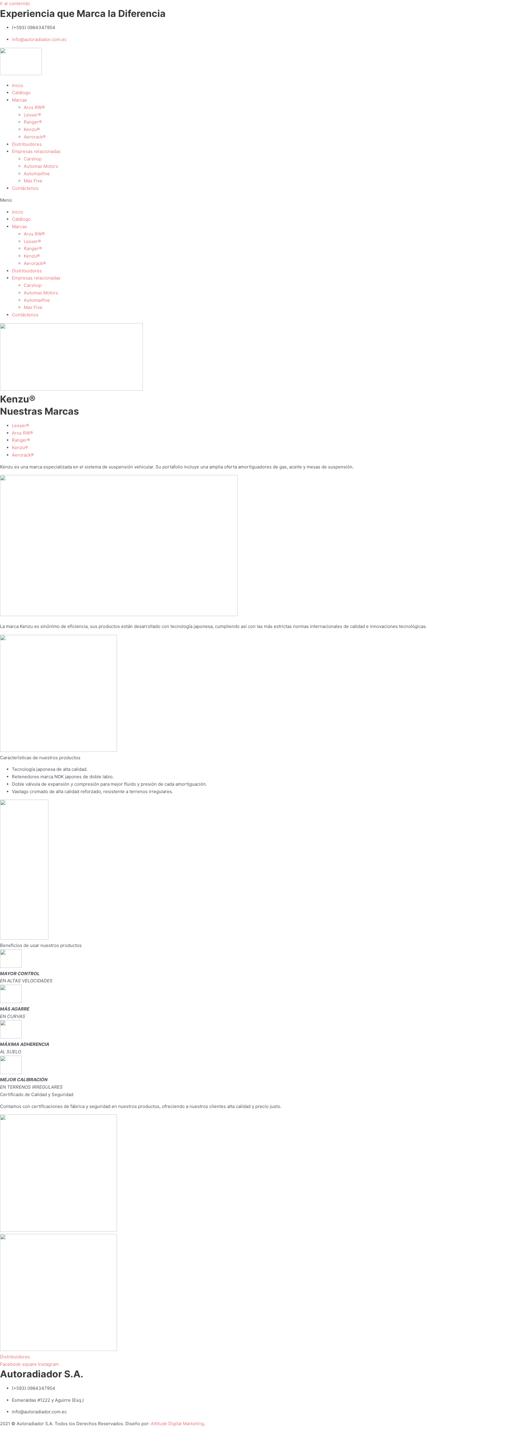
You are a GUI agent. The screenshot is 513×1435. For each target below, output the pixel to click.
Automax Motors (41, 166)
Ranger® (33, 122)
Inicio (17, 85)
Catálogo (21, 92)
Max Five (33, 181)
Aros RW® (34, 107)
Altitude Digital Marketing (177, 1423)
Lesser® (32, 115)
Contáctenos (25, 188)
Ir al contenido (15, 3)
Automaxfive (37, 173)
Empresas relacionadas (36, 151)
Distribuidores (27, 144)
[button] (256, 200)
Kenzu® (32, 129)
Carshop (33, 159)
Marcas (19, 100)
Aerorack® (35, 137)
